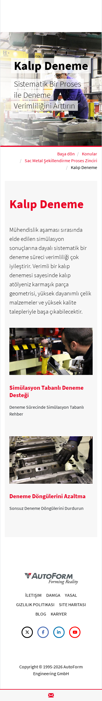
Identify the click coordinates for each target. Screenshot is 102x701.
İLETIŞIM (33, 595)
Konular (89, 154)
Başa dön (66, 154)
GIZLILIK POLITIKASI (35, 604)
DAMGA (53, 595)
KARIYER (59, 614)
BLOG (40, 614)
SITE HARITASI (72, 604)
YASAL (71, 595)
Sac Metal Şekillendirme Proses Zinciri (61, 160)
